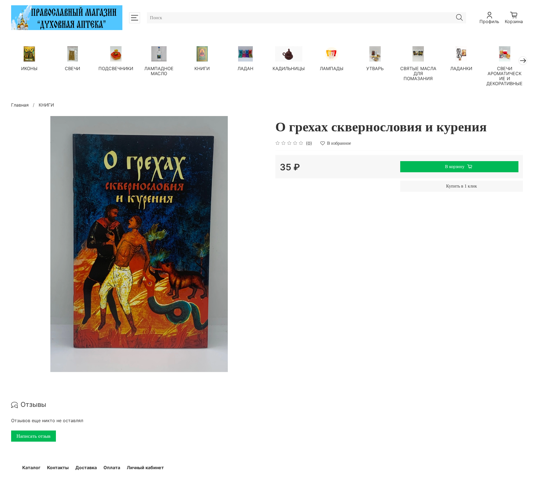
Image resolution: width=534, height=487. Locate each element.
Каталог (31, 467)
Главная (20, 105)
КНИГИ (202, 68)
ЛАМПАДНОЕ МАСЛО (159, 71)
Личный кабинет (145, 467)
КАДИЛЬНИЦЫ (289, 68)
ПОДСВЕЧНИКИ (115, 68)
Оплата (111, 467)
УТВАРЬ (375, 68)
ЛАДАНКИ (461, 68)
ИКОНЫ (29, 68)
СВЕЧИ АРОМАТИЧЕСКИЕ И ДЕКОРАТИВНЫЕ (504, 76)
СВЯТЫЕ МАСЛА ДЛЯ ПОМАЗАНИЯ (418, 73)
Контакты (58, 467)
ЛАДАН (245, 68)
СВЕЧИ (72, 68)
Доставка (86, 467)
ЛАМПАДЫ (331, 68)
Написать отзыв (33, 436)
